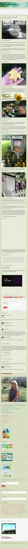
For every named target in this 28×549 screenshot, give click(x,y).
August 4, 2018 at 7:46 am (8, 367)
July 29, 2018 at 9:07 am (7, 344)
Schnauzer (17, 511)
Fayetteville (10, 506)
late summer (13, 295)
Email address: (3, 481)
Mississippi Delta (7, 509)
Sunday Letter (7, 294)
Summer (9, 512)
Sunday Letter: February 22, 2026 (5, 422)
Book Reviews (12, 504)
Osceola (12, 511)
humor (4, 507)
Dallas (2, 506)
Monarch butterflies (11, 509)
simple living (20, 511)
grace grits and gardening (14, 4)
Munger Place (16, 509)
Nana (18, 509)
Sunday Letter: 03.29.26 (4, 421)
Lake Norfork (12, 507)
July (11, 295)
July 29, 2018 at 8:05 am (7, 323)
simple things (24, 511)
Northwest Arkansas (8, 511)
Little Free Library (17, 295)
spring (2, 512)
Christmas (18, 504)
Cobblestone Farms (7, 295)
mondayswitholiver (7, 358)
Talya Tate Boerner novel (12, 512)
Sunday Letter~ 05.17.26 (4, 420)
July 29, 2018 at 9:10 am (7, 353)
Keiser (9, 507)
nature (20, 509)
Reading (15, 511)
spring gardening (5, 512)
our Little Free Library (6, 127)
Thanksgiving (16, 512)
